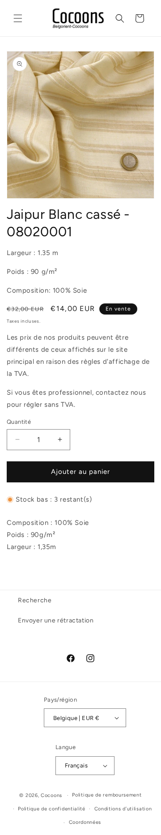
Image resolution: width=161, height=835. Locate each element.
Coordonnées (85, 822)
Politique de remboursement (106, 795)
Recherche (34, 600)
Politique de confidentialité (51, 809)
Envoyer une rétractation (55, 620)
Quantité (19, 421)
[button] (18, 18)
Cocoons (51, 795)
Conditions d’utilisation (123, 809)
